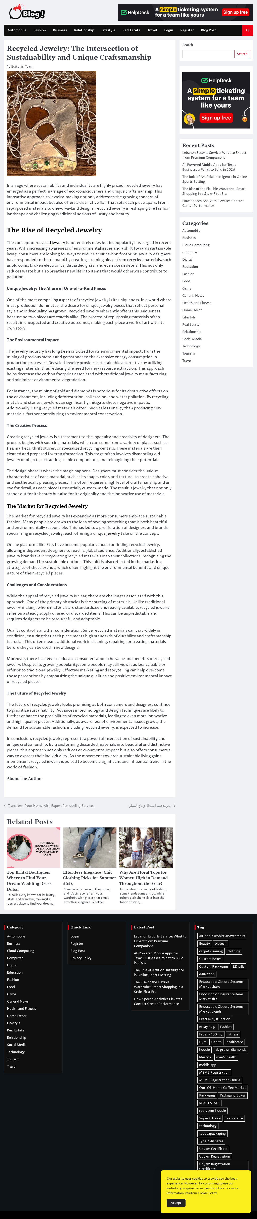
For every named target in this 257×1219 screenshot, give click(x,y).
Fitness (233, 1034)
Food (186, 281)
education (207, 974)
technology (208, 1126)
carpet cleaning (211, 951)
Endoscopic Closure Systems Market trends (221, 1009)
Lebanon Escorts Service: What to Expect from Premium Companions (160, 941)
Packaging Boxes (233, 1095)
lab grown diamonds (230, 1050)
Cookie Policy (207, 1193)
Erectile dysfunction (214, 1019)
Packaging (207, 1095)
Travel (152, 30)
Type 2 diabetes (211, 1141)
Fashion (40, 30)
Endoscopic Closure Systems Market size (221, 996)
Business (60, 30)
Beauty (204, 944)
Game (186, 289)
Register (187, 30)
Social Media (192, 339)
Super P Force (210, 1118)
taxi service (234, 1118)
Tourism (188, 354)
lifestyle (205, 1057)
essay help (207, 1027)
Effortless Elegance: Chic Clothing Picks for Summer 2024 (89, 878)
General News (193, 296)
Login (168, 30)
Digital (187, 260)
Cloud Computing (196, 245)
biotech (220, 944)
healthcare (234, 1042)
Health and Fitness (196, 303)
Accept (176, 1203)
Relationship (84, 30)
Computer (190, 252)
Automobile (17, 30)
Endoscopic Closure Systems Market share (221, 984)
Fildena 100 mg (211, 1034)
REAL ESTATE (209, 1103)
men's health (226, 1057)
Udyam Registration (214, 1156)
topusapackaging (212, 1133)
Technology (191, 346)
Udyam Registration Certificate (214, 1166)
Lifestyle (108, 30)
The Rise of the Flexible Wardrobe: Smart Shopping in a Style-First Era (158, 987)
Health (216, 1042)
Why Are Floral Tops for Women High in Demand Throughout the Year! (143, 878)
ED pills (238, 966)
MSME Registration (214, 1072)
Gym (202, 1042)
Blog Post (208, 30)
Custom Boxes (210, 959)
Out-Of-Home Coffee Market (222, 1088)
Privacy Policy (81, 958)
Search (187, 45)
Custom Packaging (213, 966)
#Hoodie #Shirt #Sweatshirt (222, 936)
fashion (226, 1027)
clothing (234, 951)
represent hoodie (212, 1111)
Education (190, 267)
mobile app (207, 1065)
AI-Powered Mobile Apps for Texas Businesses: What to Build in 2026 (158, 958)
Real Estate (131, 30)
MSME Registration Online (220, 1080)
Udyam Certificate (213, 1149)
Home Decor (192, 310)
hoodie (204, 1050)
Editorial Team (22, 66)
